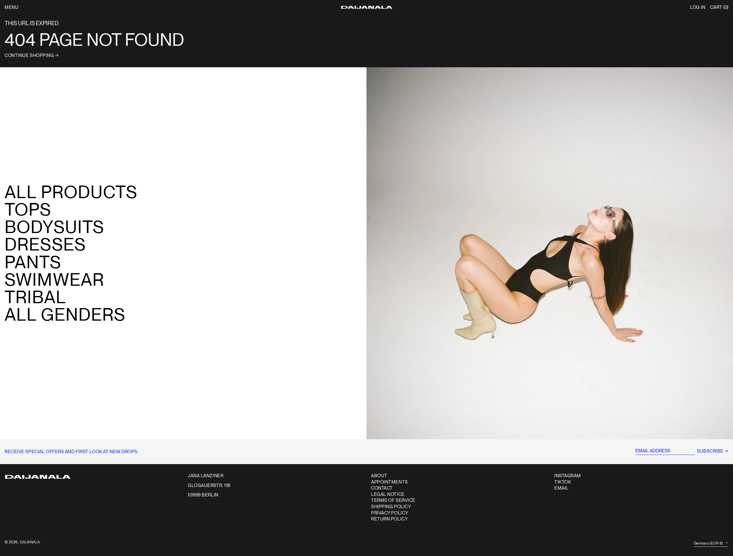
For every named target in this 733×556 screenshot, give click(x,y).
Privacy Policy (389, 513)
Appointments (389, 482)
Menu (11, 7)
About (379, 475)
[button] (719, 7)
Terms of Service (393, 500)
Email (561, 488)
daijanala (30, 542)
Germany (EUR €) (709, 543)
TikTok (562, 482)
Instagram (567, 475)
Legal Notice (388, 494)
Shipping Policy (391, 506)
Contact (382, 488)
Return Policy (389, 519)
